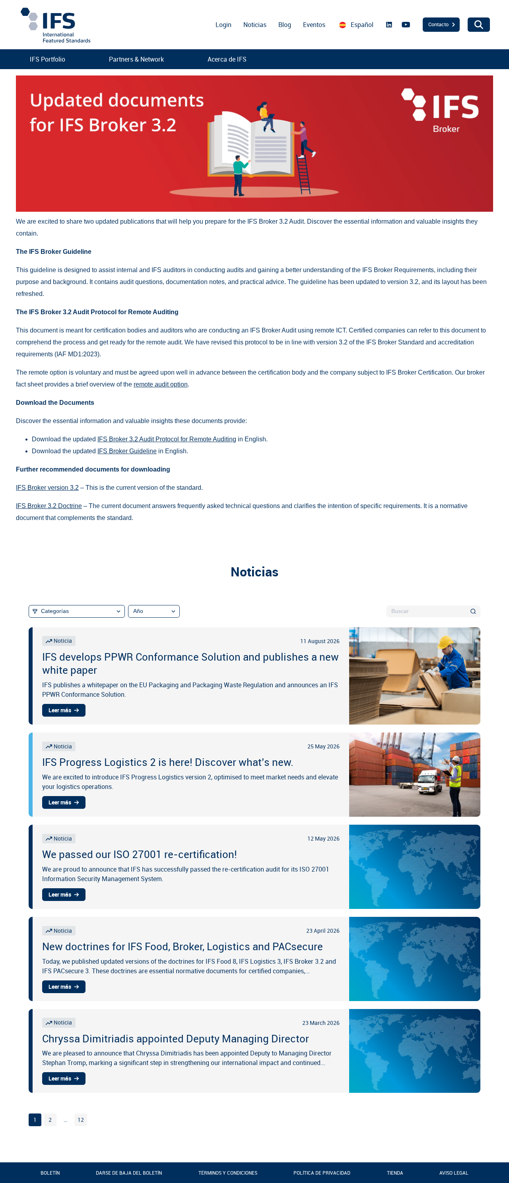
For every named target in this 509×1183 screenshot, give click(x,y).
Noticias (254, 24)
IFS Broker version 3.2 (47, 487)
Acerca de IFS (227, 59)
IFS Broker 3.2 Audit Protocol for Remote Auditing (166, 439)
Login (223, 24)
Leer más (60, 710)
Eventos (314, 24)
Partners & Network (136, 59)
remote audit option (161, 384)
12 (81, 1119)
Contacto (438, 24)
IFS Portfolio (47, 59)
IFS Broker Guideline (127, 451)
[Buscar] (473, 611)
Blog (284, 24)
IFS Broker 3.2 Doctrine (49, 506)
